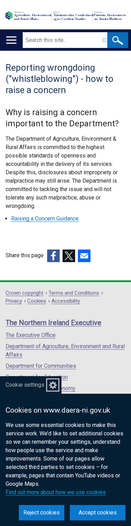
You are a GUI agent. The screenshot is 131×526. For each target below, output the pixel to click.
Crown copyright (24, 293)
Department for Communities (41, 366)
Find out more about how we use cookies (56, 492)
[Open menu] (11, 40)
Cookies (36, 301)
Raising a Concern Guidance (45, 218)
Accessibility (65, 301)
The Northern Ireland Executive (53, 322)
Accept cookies (98, 512)
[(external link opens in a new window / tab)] (53, 256)
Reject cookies (41, 512)
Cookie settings (25, 384)
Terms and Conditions (74, 293)
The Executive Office (31, 335)
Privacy (14, 301)
